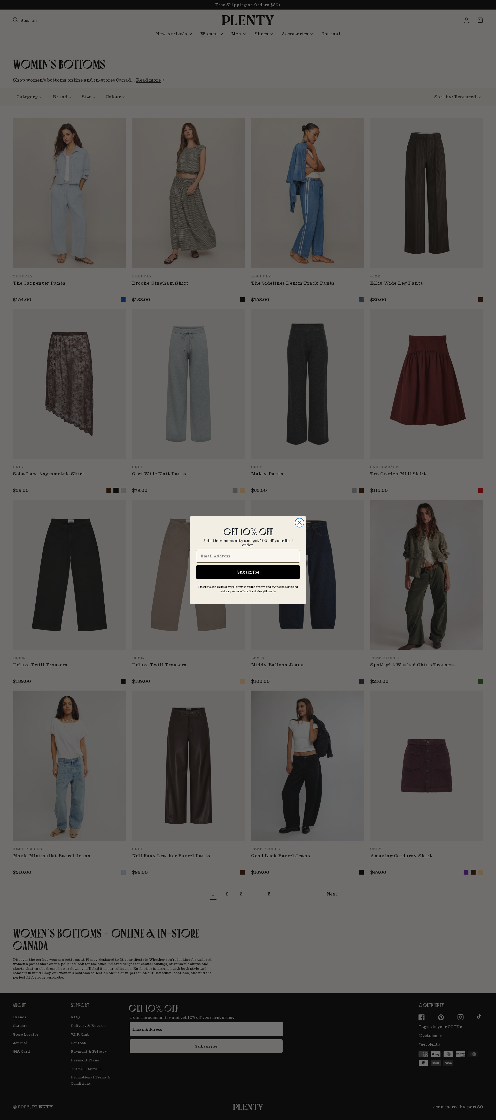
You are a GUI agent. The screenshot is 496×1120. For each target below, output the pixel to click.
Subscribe (248, 572)
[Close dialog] (299, 522)
